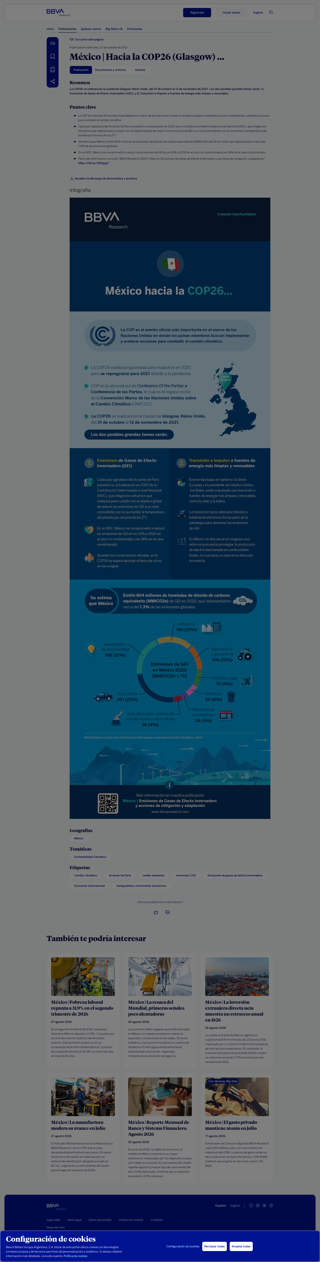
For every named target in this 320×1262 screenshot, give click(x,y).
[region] (160, 1246)
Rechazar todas (214, 1246)
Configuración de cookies (183, 1246)
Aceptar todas (241, 1246)
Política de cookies (75, 1256)
